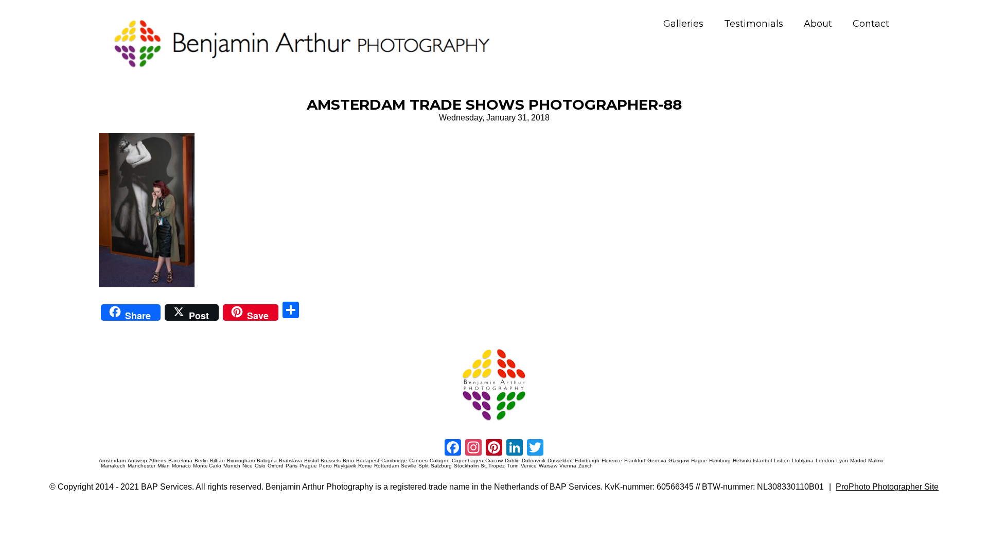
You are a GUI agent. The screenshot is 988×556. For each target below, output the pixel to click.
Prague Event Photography (114, 347)
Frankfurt (634, 460)
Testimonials (753, 24)
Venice (529, 465)
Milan (163, 465)
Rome (365, 465)
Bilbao (217, 460)
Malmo (876, 460)
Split (423, 465)
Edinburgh (587, 460)
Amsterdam (112, 460)
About (818, 24)
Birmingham (241, 460)
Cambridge (394, 460)
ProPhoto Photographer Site (887, 486)
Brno (348, 460)
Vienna (567, 465)
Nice (247, 465)
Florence (612, 460)
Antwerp (137, 460)
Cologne (440, 460)
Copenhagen (467, 460)
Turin (513, 465)
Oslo (260, 465)
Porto (325, 465)
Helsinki (742, 460)
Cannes (418, 460)
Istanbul (762, 460)
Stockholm (466, 465)
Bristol (311, 460)
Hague (699, 460)
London (825, 460)
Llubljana (803, 460)
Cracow (494, 460)
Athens (157, 460)
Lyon (842, 460)
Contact (871, 24)
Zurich (585, 465)
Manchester (141, 465)
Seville (408, 465)
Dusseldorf (560, 460)
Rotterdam (386, 465)
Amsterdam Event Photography (578, 347)
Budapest (367, 460)
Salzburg (441, 465)
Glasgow (678, 460)
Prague (308, 465)
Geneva (656, 460)
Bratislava (290, 460)
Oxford (276, 465)
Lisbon (782, 460)
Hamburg (720, 460)
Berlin (201, 460)
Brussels (331, 460)
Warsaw (548, 465)
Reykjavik (345, 465)
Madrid (858, 460)
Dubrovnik (533, 460)
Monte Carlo (207, 465)
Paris (291, 465)
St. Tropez (493, 465)
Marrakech (113, 465)
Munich (231, 465)
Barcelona (180, 460)
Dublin (512, 460)
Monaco (181, 465)
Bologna (267, 460)
